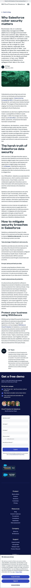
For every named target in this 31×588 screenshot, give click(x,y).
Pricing (15, 503)
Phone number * (6, 436)
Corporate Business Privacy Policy (17, 454)
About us (15, 531)
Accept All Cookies (15, 576)
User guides (15, 544)
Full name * (5, 424)
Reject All (15, 581)
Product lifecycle (15, 549)
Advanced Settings (15, 585)
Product (15, 496)
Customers (15, 500)
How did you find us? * (8, 442)
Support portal (15, 542)
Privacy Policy (18, 572)
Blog (15, 511)
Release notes (15, 546)
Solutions (15, 498)
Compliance (15, 518)
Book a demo (15, 494)
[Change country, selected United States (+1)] (5, 439)
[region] (15, 571)
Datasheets (15, 520)
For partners (15, 516)
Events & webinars (15, 514)
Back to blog (7, 12)
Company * (5, 430)
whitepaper (7, 166)
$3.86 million (12, 117)
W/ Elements (15, 533)
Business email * (6, 418)
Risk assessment (15, 522)
